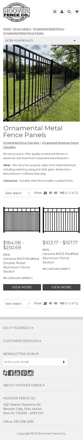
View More (22, 287)
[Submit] (64, 361)
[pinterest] (24, 373)
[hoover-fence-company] (5, 373)
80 (55, 193)
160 (61, 193)
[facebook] (11, 373)
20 (45, 193)
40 (50, 193)
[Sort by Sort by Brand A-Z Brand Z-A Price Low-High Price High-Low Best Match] (17, 193)
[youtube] (17, 373)
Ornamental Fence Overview (21, 143)
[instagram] (30, 373)
